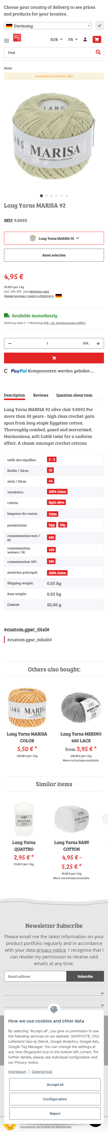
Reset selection (54, 255)
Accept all (55, 1084)
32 (50, 470)
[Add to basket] (8, 84)
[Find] (98, 52)
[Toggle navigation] (6, 38)
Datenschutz (42, 1071)
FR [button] (70, 39)
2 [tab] (46, 195)
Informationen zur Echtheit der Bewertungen (46, 1126)
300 (51, 561)
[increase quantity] (98, 343)
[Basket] (97, 39)
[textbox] (47, 25)
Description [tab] (14, 395)
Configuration (55, 1099)
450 (51, 549)
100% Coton (57, 491)
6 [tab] (66, 195)
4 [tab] (56, 195)
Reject (55, 1113)
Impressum (17, 1071)
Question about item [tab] (74, 395)
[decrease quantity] (9, 343)
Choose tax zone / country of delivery (29, 296)
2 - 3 (52, 459)
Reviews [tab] (40, 395)
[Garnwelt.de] (17, 38)
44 (51, 480)
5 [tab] (61, 195)
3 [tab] (51, 195)
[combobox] (48, 25)
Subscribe (85, 976)
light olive (56, 502)
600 (51, 537)
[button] (85, 39)
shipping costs (39, 291)
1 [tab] (41, 195)
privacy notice (51, 950)
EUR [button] (54, 39)
